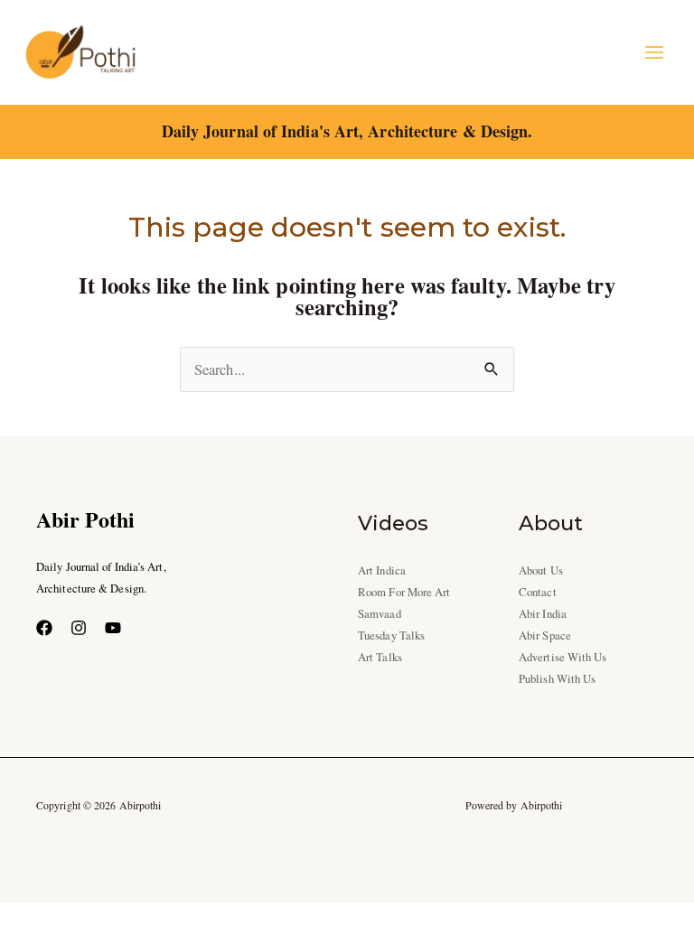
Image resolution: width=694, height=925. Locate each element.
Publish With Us (557, 679)
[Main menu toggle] (654, 52)
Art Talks (380, 657)
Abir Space (545, 635)
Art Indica (382, 570)
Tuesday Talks (391, 635)
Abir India (543, 613)
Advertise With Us (563, 657)
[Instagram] (78, 628)
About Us (541, 570)
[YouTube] (113, 628)
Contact (538, 592)
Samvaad (379, 613)
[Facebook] (44, 628)
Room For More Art (404, 592)
